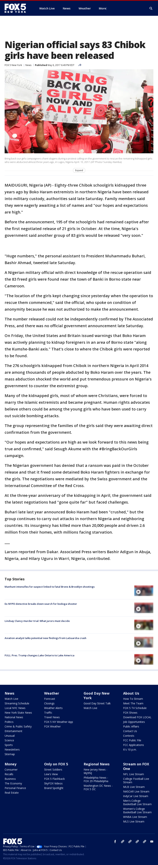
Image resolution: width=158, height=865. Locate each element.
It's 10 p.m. (130, 749)
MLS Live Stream (133, 821)
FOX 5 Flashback (54, 779)
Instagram (122, 841)
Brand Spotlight (53, 788)
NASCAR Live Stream (136, 791)
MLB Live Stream (134, 787)
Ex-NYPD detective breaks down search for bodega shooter (41, 604)
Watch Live (11, 699)
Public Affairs (131, 726)
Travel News (52, 717)
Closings (49, 703)
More (102, 8)
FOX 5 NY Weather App (58, 722)
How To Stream (133, 699)
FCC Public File (132, 740)
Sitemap (10, 754)
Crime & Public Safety (18, 726)
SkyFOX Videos (53, 783)
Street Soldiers (53, 769)
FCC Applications (133, 745)
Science (9, 740)
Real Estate (12, 792)
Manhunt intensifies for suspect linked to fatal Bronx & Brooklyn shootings (50, 586)
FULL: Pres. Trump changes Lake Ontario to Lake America (39, 655)
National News (14, 717)
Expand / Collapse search (151, 8)
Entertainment (13, 731)
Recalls (9, 774)
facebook (115, 841)
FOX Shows (130, 712)
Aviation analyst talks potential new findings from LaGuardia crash (45, 638)
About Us (131, 693)
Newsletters (12, 749)
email (152, 841)
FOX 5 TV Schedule (135, 708)
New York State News (18, 712)
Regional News (96, 764)
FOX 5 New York (13, 65)
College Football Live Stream (136, 780)
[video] (143, 590)
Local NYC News (15, 708)
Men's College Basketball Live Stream (137, 802)
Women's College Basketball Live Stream (137, 810)
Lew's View (51, 774)
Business (10, 779)
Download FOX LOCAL (137, 717)
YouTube (137, 841)
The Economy (13, 783)
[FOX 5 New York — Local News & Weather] (17, 8)
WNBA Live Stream (135, 817)
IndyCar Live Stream (135, 796)
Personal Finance (15, 788)
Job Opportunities (134, 722)
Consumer (11, 769)
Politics (9, 722)
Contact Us (130, 731)
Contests (128, 735)
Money (10, 764)
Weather (51, 693)
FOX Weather (52, 726)
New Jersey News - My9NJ (95, 771)
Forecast (49, 699)
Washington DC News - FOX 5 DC (98, 787)
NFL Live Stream (133, 774)
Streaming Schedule (17, 703)
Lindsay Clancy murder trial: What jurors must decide (37, 621)
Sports (9, 745)
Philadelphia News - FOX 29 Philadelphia (96, 779)
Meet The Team (133, 703)
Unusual (10, 735)
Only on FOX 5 (56, 764)
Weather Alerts (53, 708)
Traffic (48, 712)
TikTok (130, 841)
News (28, 65)
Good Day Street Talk (97, 703)
